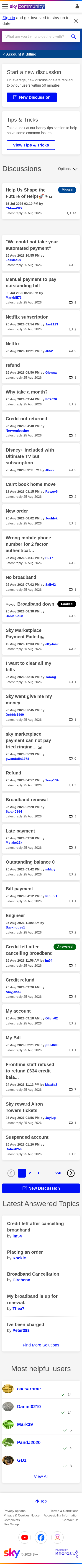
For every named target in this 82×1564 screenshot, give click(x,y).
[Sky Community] (28, 6)
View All (41, 1476)
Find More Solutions (41, 1345)
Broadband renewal (27, 799)
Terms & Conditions (64, 1511)
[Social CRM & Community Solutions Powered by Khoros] (67, 1553)
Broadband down (35, 603)
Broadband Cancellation (33, 1274)
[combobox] (37, 36)
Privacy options (15, 1511)
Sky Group (11, 1524)
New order (17, 510)
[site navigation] (5, 6)
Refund (13, 772)
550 (57, 1173)
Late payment (20, 830)
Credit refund (20, 979)
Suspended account (27, 1137)
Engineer (15, 915)
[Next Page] (70, 1173)
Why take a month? (27, 391)
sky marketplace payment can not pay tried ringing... (28, 740)
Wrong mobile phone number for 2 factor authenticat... (28, 544)
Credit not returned (26, 418)
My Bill (13, 1037)
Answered (65, 946)
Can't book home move (31, 484)
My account (18, 1010)
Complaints (12, 1520)
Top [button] (43, 1501)
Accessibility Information (61, 1515)
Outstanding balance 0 (30, 861)
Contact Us (70, 1520)
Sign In (76, 7)
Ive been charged (25, 1324)
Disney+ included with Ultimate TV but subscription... (30, 456)
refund (13, 365)
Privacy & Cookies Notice (22, 1515)
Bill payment (19, 888)
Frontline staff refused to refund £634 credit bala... (30, 1071)
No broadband (21, 577)
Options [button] (64, 169)
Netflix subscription (27, 316)
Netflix (13, 343)
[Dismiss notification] (76, 20)
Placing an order (25, 1252)
